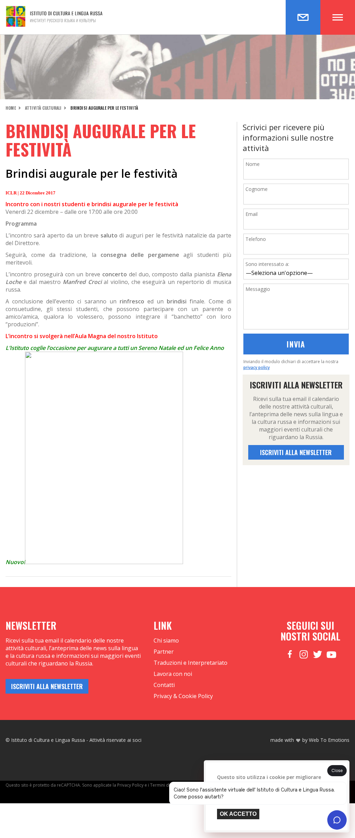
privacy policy (256, 367)
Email (251, 214)
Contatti (164, 685)
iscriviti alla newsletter (296, 452)
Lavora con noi (173, 674)
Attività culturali (43, 108)
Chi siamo (166, 640)
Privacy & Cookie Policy (183, 696)
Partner (164, 651)
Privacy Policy (130, 785)
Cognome (256, 189)
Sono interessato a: (267, 264)
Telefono (255, 239)
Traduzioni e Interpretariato (190, 663)
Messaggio (257, 289)
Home (11, 108)
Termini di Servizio (168, 785)
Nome (252, 164)
